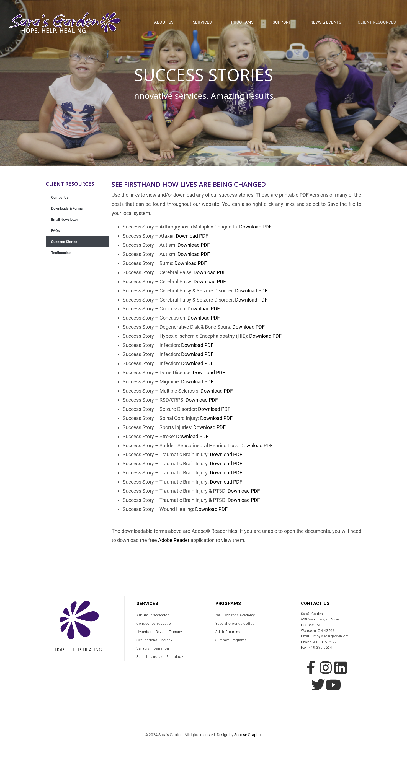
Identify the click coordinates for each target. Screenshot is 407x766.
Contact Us (60, 197)
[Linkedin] (340, 667)
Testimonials (61, 253)
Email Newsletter (64, 219)
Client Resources (377, 22)
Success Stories (64, 242)
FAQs (55, 230)
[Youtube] (333, 685)
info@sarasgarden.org (330, 636)
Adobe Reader (173, 540)
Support (282, 22)
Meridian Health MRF (203, 746)
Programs (242, 22)
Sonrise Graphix (247, 735)
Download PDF (255, 227)
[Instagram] (326, 667)
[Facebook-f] (311, 667)
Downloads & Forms (67, 208)
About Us (164, 22)
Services (202, 22)
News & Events (325, 22)
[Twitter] (318, 685)
